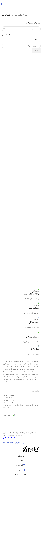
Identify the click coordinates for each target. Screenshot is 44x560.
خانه (25, 15)
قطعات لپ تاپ (17, 15)
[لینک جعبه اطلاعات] (21, 294)
